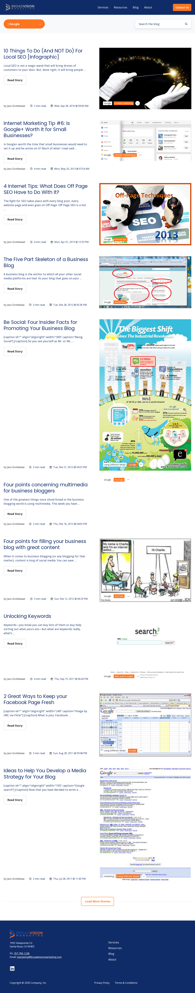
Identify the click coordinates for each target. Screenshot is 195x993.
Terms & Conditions (126, 982)
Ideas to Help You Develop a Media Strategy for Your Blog (45, 773)
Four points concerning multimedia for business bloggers (46, 487)
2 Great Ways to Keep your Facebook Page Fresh (35, 699)
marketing (109, 876)
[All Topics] (137, 103)
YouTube (119, 479)
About (148, 7)
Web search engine (124, 676)
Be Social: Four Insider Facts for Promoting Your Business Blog (40, 325)
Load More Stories (97, 901)
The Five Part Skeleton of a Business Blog (46, 262)
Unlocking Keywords (27, 616)
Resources (120, 7)
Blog (136, 7)
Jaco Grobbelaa (15, 304)
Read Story (14, 80)
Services (103, 7)
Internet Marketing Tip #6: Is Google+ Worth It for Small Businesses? (37, 129)
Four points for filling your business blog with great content (45, 544)
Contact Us (182, 7)
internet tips (120, 239)
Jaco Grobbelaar (16, 106)
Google (107, 103)
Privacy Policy (102, 982)
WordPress (120, 302)
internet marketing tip (125, 154)
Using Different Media (115, 464)
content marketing (124, 103)
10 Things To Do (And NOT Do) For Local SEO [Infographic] (43, 53)
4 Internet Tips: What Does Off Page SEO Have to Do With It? (46, 189)
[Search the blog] (186, 23)
